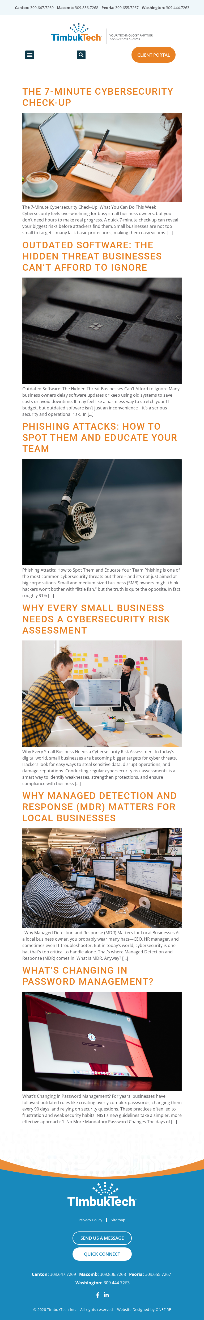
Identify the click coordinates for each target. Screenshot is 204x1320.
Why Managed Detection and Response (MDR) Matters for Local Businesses (99, 807)
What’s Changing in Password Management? (88, 976)
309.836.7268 (86, 7)
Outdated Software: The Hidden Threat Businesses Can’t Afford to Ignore (92, 256)
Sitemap (118, 1219)
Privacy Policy (90, 1219)
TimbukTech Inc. (61, 1309)
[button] (29, 55)
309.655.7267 (127, 7)
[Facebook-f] (98, 1295)
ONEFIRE (163, 1309)
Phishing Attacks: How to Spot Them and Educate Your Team (100, 437)
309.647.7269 (42, 7)
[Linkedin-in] (106, 1295)
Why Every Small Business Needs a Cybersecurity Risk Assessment (96, 619)
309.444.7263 (177, 7)
